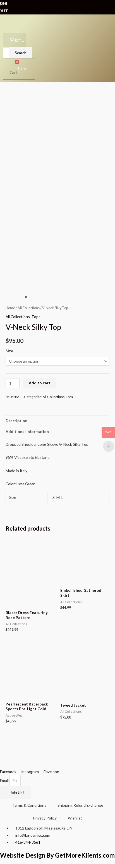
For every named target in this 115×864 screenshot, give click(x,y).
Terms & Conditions (29, 805)
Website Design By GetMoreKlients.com (57, 855)
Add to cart (40, 382)
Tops (36, 316)
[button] (14, 40)
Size (9, 350)
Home (10, 308)
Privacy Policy (45, 818)
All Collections (29, 308)
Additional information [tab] (27, 431)
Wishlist (75, 818)
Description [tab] (16, 420)
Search (21, 52)
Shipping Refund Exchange (80, 805)
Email (4, 780)
